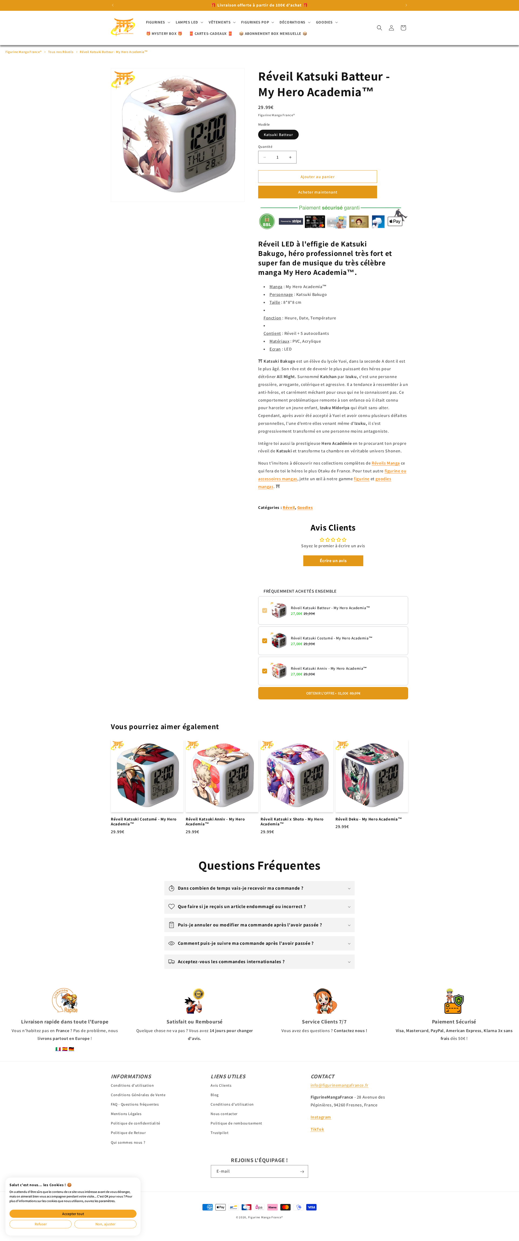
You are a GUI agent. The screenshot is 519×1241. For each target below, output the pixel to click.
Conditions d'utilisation (132, 1085)
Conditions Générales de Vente (138, 1094)
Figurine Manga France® (23, 52)
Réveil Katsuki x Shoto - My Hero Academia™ (292, 822)
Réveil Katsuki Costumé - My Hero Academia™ (331, 638)
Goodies (305, 507)
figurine (362, 479)
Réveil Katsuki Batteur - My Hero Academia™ (114, 52)
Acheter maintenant (317, 192)
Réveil (289, 507)
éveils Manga (386, 463)
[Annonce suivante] (406, 5)
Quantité (265, 146)
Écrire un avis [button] (333, 560)
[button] (157, 22)
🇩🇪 (71, 1049)
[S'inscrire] (302, 1171)
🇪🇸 (65, 1049)
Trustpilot (219, 1132)
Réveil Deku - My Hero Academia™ (368, 819)
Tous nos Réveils (61, 52)
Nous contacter (224, 1113)
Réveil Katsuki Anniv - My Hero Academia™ (329, 668)
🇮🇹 (58, 1049)
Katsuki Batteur (278, 134)
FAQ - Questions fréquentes (135, 1104)
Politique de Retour (128, 1132)
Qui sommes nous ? (128, 1142)
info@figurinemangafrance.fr (339, 1085)
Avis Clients (221, 1085)
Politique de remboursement (236, 1123)
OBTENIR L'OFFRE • (333, 693)
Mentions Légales (126, 1113)
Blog (214, 1094)
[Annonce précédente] (113, 5)
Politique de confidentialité (135, 1123)
